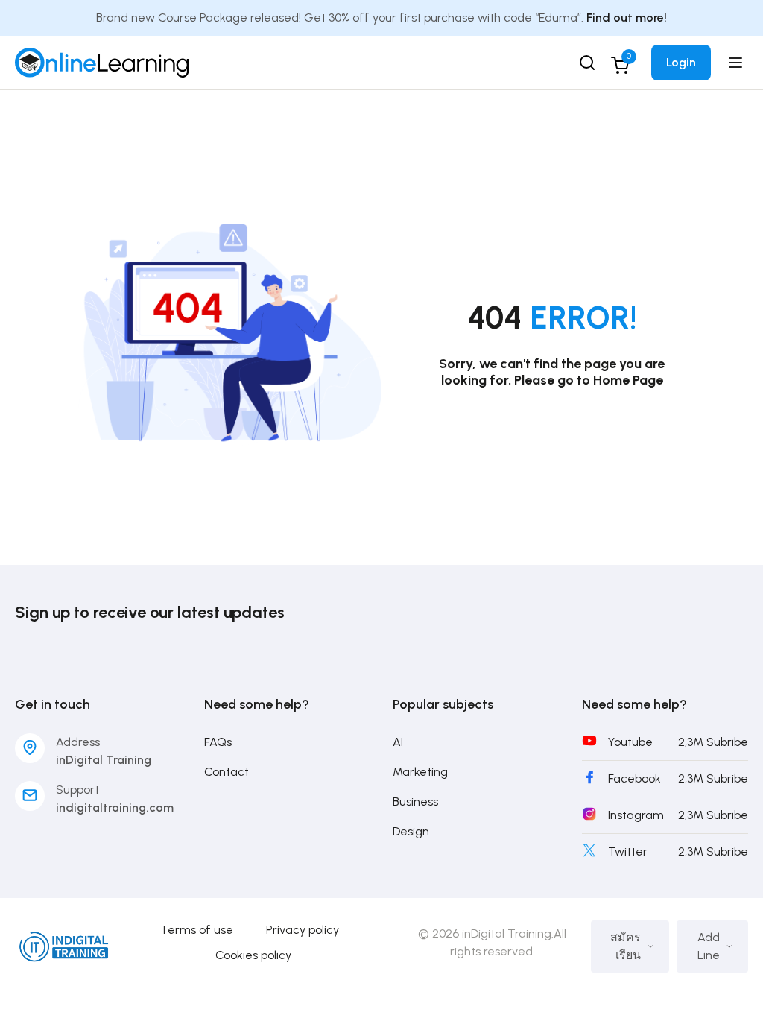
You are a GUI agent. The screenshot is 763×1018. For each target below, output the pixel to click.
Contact (226, 772)
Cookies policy (253, 955)
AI (398, 742)
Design (411, 831)
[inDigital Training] (102, 61)
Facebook (634, 778)
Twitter (628, 851)
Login (681, 62)
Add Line (708, 946)
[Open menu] (737, 63)
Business (415, 801)
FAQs (218, 742)
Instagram (636, 815)
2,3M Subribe (713, 742)
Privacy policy (302, 930)
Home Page (628, 380)
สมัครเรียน (625, 946)
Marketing (420, 772)
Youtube (630, 742)
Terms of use (196, 930)
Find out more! (626, 17)
